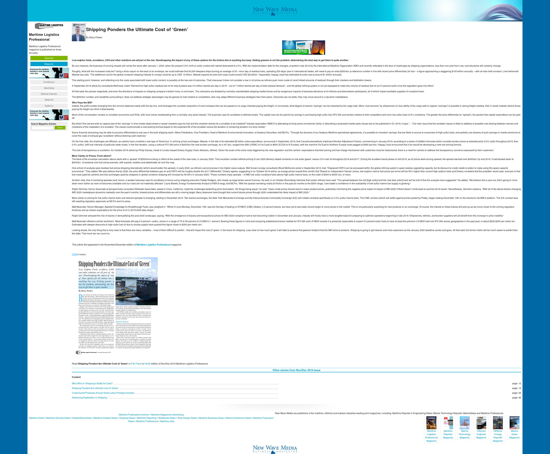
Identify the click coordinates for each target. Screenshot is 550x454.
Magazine (49, 63)
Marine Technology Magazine (465, 434)
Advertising (49, 88)
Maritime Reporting (146, 417)
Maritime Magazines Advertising (167, 414)
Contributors (49, 81)
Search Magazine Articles (43, 123)
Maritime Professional (147, 421)
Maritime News (36, 417)
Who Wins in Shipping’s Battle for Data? (92, 383)
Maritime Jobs (167, 421)
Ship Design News (187, 417)
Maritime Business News (211, 417)
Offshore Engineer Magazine (481, 434)
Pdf (132, 363)
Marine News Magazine (514, 434)
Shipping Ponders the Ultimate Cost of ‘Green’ (95, 388)
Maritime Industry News (105, 417)
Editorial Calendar (49, 93)
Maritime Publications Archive (134, 414)
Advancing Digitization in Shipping (89, 397)
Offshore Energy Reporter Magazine (498, 435)
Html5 (148, 363)
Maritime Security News (58, 417)
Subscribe (49, 58)
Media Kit (49, 99)
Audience (49, 105)
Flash (138, 363)
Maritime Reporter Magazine (448, 434)
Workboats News (167, 417)
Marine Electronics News (238, 417)
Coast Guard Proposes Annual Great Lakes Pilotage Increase (103, 392)
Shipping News (127, 417)
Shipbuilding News (82, 417)
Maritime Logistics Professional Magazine (431, 435)
